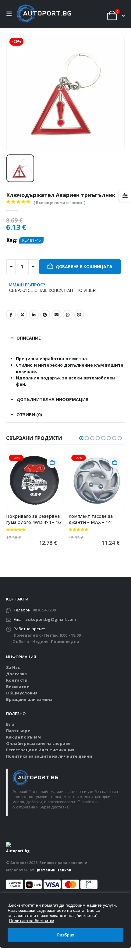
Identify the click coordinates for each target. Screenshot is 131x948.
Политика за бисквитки (31, 920)
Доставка (16, 673)
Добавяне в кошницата (83, 266)
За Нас (13, 667)
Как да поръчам (23, 737)
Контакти (17, 680)
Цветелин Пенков (53, 869)
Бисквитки (18, 686)
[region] (65, 920)
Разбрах (65, 935)
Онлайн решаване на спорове (38, 743)
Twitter (22, 315)
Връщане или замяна (29, 699)
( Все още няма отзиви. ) (59, 202)
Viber (79, 315)
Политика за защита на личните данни (49, 756)
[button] (10, 14)
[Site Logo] (43, 14)
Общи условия (21, 693)
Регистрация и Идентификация (40, 750)
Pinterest (45, 315)
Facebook (11, 315)
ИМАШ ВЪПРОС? (53, 287)
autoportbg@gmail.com (50, 619)
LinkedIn (34, 315)
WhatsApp (68, 315)
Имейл (56, 315)
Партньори (18, 730)
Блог (11, 724)
